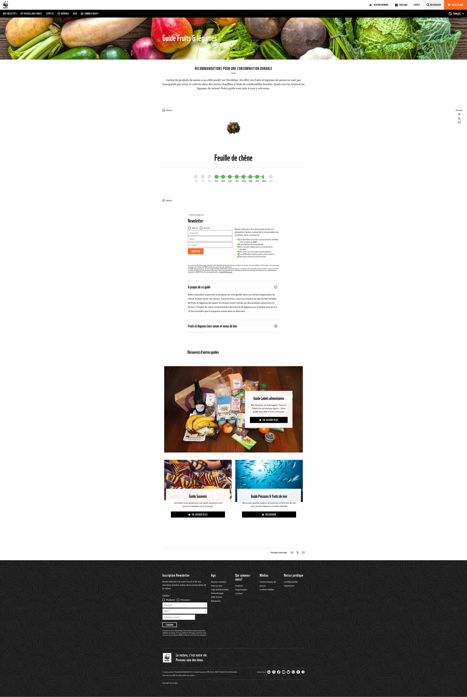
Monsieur (207, 228)
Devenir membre (381, 4)
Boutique (403, 4)
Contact (238, 593)
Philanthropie (217, 593)
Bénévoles (216, 600)
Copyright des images (170, 683)
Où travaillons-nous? (31, 13)
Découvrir (270, 514)
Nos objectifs (10, 13)
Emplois (239, 585)
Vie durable (63, 13)
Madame (195, 228)
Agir (75, 13)
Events (417, 4)
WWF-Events (216, 597)
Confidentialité (290, 581)
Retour (169, 110)
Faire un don (457, 4)
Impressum (289, 585)
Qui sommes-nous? (90, 13)
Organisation (241, 589)
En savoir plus (270, 420)
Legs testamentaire (220, 589)
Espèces (50, 13)
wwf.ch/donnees (226, 272)
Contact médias (267, 589)
